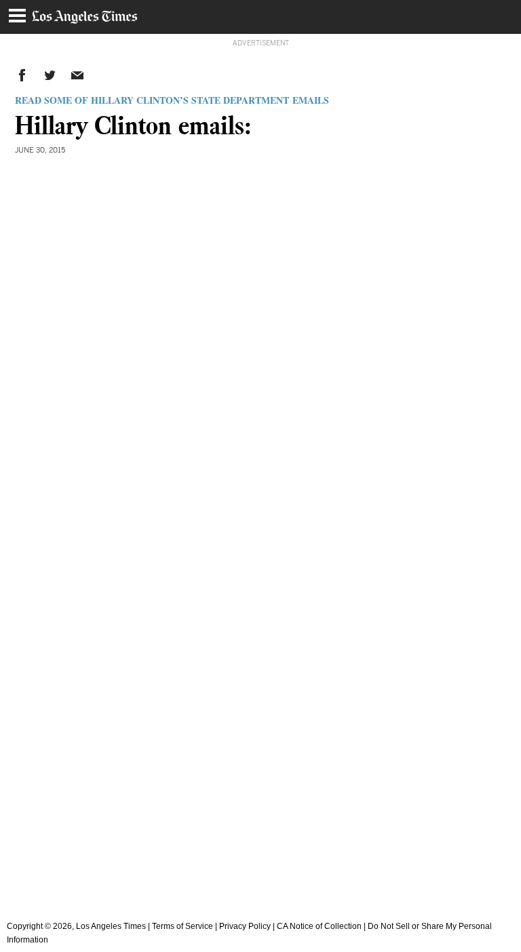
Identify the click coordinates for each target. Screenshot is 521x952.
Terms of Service (182, 926)
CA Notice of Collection (319, 926)
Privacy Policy (245, 926)
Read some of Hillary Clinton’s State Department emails (172, 100)
